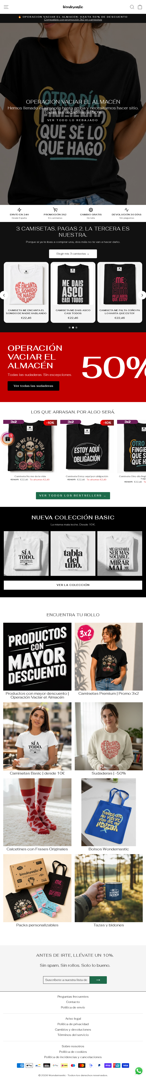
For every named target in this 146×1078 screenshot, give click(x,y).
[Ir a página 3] (76, 327)
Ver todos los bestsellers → (73, 495)
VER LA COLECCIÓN (73, 585)
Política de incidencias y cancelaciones (73, 1057)
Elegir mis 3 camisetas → (73, 253)
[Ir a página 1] (70, 327)
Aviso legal (73, 1018)
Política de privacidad (73, 1024)
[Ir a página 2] (73, 327)
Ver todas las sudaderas (33, 386)
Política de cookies (73, 1052)
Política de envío (73, 1007)
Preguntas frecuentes (73, 996)
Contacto (73, 1002)
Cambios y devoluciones (73, 1029)
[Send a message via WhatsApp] (139, 1071)
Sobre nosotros (73, 1046)
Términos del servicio (73, 1035)
